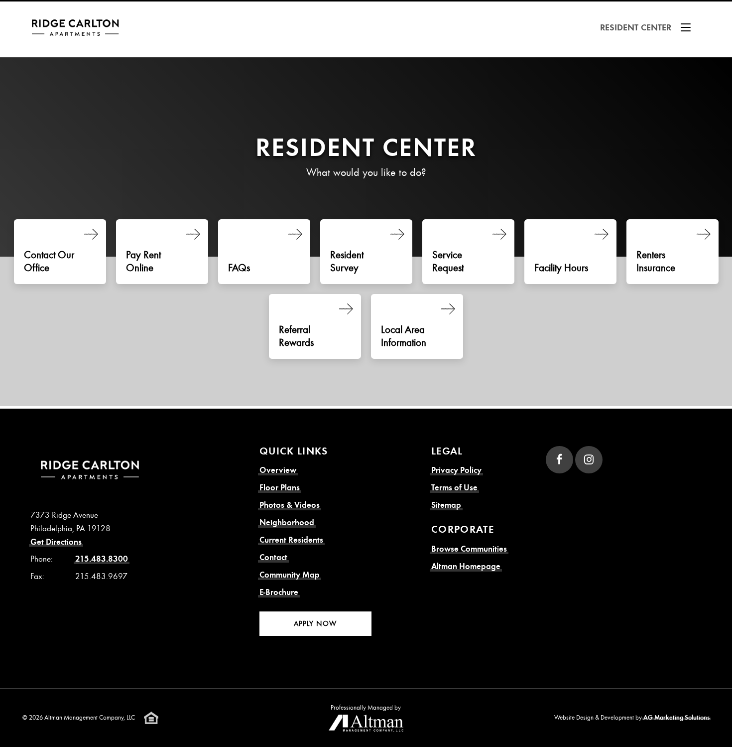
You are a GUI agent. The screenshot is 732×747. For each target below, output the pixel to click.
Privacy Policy (456, 470)
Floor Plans (279, 487)
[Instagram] (589, 459)
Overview (277, 470)
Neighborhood (286, 522)
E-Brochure (278, 592)
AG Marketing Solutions (676, 718)
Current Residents (291, 540)
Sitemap (446, 505)
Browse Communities (469, 549)
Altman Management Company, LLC (89, 717)
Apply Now (315, 623)
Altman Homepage (465, 566)
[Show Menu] (686, 27)
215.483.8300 (101, 559)
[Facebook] (559, 459)
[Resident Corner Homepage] (78, 27)
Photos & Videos (289, 505)
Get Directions (56, 542)
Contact (273, 557)
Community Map (289, 575)
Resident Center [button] (635, 27)
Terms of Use (454, 487)
